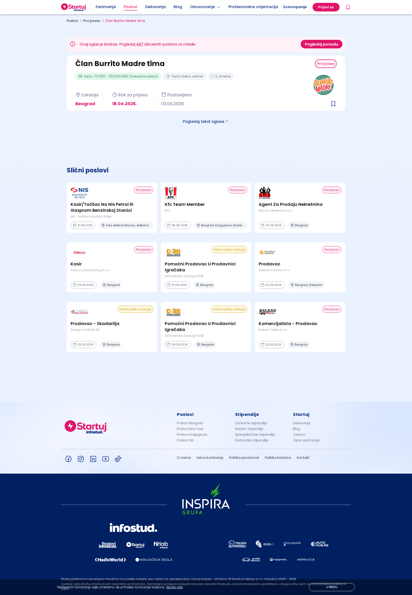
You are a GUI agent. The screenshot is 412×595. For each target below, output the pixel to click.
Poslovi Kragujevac (192, 434)
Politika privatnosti (244, 457)
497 (139, 44)
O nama (184, 457)
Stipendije (247, 414)
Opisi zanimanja (306, 440)
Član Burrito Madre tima (125, 20)
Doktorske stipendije (251, 440)
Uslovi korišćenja (209, 457)
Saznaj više (174, 587)
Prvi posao (91, 20)
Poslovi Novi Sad (190, 428)
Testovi (299, 434)
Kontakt (303, 457)
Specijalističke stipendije (255, 434)
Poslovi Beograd (190, 423)
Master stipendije (249, 428)
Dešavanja (301, 423)
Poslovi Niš (185, 440)
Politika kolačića (278, 457)
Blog (296, 428)
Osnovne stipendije (251, 423)
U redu (332, 587)
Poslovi (72, 20)
